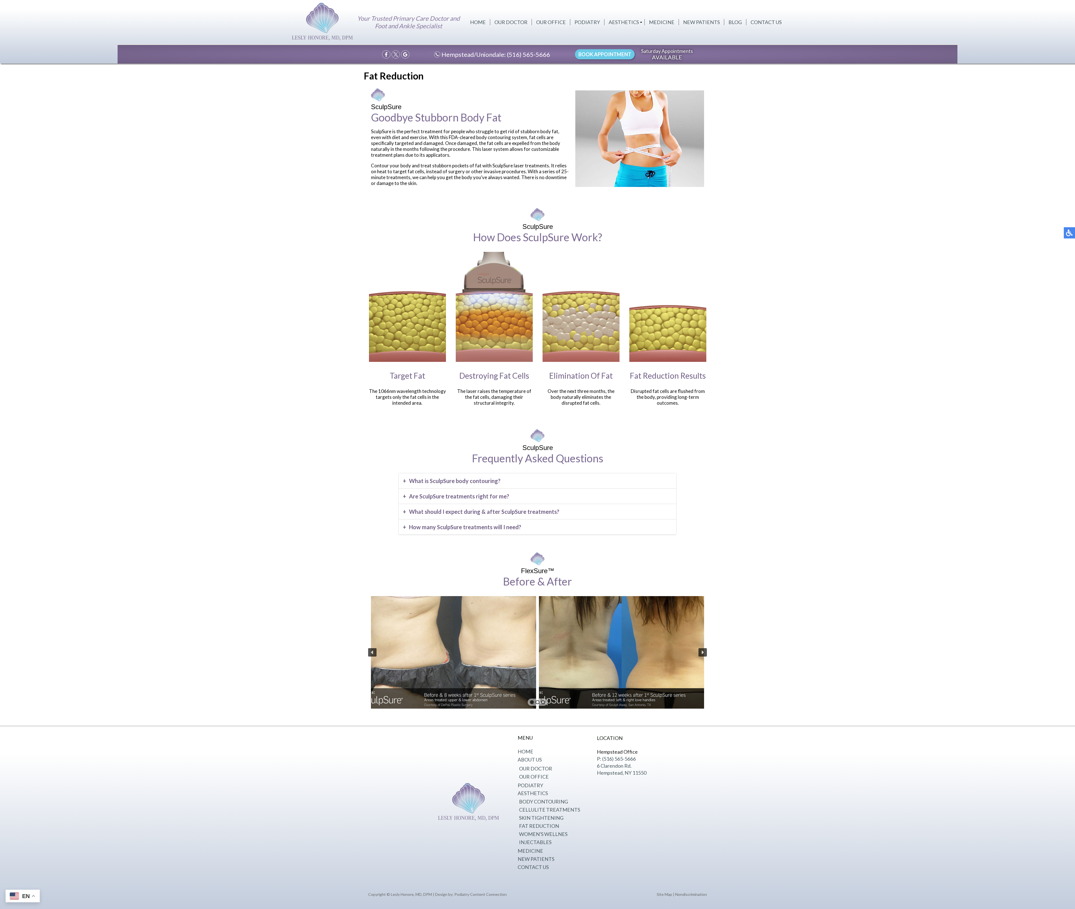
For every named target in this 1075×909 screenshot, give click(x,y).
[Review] (405, 54)
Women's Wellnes (543, 834)
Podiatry (587, 22)
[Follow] (396, 54)
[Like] (386, 54)
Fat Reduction (539, 826)
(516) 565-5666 (528, 54)
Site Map (664, 894)
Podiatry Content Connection (480, 894)
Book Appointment (604, 54)
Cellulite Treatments (549, 810)
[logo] (322, 23)
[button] (372, 652)
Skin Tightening (541, 818)
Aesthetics (624, 22)
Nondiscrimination (691, 894)
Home (478, 22)
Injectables (535, 842)
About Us (530, 759)
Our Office (551, 22)
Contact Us (766, 22)
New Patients (701, 22)
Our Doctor (510, 22)
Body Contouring (543, 801)
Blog (735, 22)
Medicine (661, 22)
